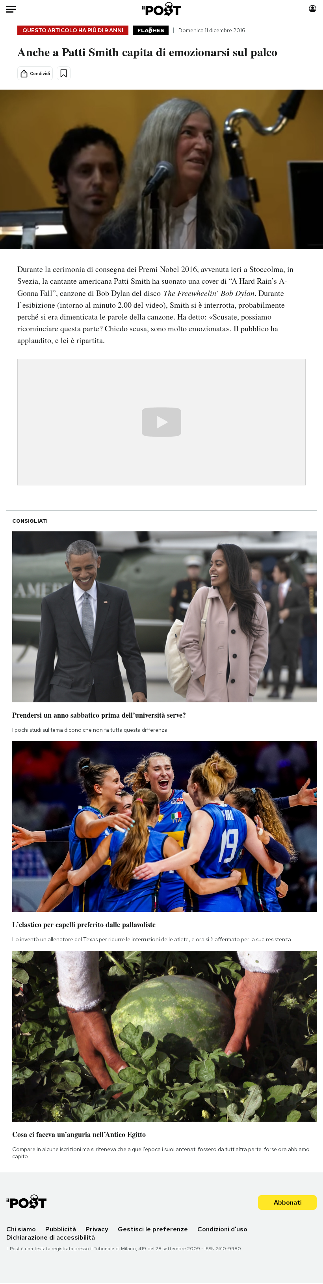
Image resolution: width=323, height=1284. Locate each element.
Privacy (96, 1229)
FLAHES (150, 30)
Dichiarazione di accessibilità (50, 1237)
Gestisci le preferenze (153, 1229)
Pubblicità (60, 1229)
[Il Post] (161, 9)
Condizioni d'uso (222, 1229)
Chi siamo (21, 1229)
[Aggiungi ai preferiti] (63, 73)
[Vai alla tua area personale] (312, 9)
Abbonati (288, 1202)
